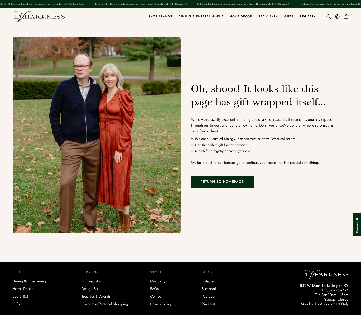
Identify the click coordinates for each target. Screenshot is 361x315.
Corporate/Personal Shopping (104, 304)
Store (156, 272)
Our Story (157, 281)
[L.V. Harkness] (39, 16)
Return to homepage (222, 181)
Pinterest (208, 304)
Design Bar (89, 288)
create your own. (240, 151)
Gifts (16, 304)
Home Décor (270, 138)
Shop (17, 272)
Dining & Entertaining (29, 281)
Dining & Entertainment (240, 138)
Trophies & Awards (96, 296)
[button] (328, 16)
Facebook (209, 288)
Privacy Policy (161, 304)
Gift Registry (91, 281)
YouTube (208, 296)
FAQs (154, 288)
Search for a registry (209, 151)
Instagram (209, 281)
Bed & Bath (21, 296)
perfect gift (215, 144)
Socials (210, 272)
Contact (156, 296)
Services (90, 272)
